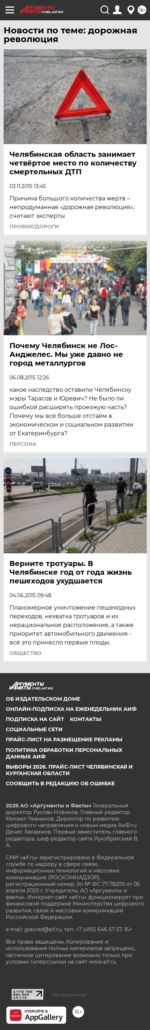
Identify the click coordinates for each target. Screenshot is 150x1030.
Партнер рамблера (68, 995)
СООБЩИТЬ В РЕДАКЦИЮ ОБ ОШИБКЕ (60, 783)
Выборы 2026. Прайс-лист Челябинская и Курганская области (69, 770)
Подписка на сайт (35, 719)
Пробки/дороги (34, 226)
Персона (22, 444)
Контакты (85, 719)
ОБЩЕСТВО (25, 653)
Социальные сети (34, 729)
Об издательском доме (43, 699)
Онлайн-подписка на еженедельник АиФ (71, 709)
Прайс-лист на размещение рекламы (64, 739)
